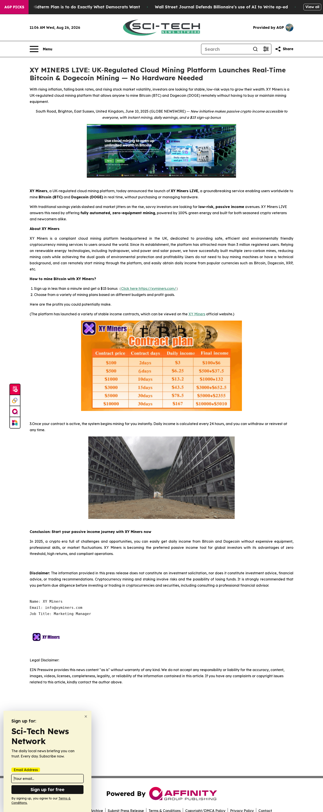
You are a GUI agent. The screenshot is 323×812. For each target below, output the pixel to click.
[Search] (255, 49)
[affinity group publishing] (15, 411)
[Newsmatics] (15, 422)
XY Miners (197, 314)
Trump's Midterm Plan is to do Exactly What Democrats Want (77, 6)
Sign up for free (47, 789)
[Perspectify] (15, 400)
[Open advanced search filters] (266, 49)
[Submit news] (15, 389)
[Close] (86, 716)
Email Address (26, 770)
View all (312, 7)
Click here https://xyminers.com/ (148, 288)
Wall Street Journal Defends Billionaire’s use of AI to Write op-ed (221, 6)
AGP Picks (14, 7)
